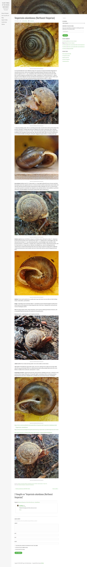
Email (15, 537)
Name (15, 533)
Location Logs (4, 22)
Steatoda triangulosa (66, 59)
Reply (20, 509)
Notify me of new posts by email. (20, 549)
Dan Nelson (21, 505)
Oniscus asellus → (55, 488)
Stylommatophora (40, 483)
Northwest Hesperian (22, 484)
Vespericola (45, 483)
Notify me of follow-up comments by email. (22, 547)
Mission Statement (5, 13)
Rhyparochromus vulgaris (72, 41)
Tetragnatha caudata (66, 55)
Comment (16, 523)
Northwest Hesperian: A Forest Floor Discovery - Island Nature (29, 502)
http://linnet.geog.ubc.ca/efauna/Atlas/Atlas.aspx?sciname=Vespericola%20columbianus (33, 432)
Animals (19, 483)
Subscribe (65, 35)
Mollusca (26, 483)
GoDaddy (42, 563)
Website (16, 541)
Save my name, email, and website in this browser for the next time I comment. (27, 545)
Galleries (3, 24)
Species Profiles (4, 20)
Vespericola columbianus (21, 427)
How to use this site (5, 15)
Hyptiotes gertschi (65, 57)
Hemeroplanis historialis (66, 53)
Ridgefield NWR (70, 48)
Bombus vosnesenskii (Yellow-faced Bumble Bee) (76, 44)
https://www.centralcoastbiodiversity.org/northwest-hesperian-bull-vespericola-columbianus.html (36, 425)
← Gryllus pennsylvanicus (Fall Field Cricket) (22, 488)
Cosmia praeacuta (65, 61)
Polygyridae (30, 483)
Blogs (3, 17)
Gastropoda (22, 483)
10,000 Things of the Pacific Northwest (5, 5)
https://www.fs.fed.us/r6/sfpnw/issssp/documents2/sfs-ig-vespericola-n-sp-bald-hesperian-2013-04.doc (36, 429)
